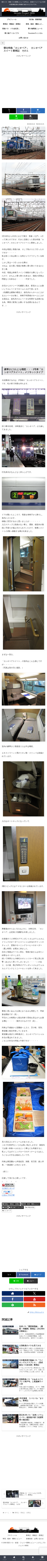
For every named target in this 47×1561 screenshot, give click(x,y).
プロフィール (12, 1535)
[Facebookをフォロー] (12, 1299)
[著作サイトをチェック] (12, 1293)
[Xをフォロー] (34, 1293)
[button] (31, 117)
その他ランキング (8, 1188)
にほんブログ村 (8, 1195)
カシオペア (7, 1210)
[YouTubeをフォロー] (34, 1299)
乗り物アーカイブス (17, 1207)
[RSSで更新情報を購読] (34, 1305)
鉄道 (5, 1207)
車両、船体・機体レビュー (31, 1204)
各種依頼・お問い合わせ (35, 1539)
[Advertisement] (23, 81)
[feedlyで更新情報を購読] (12, 1305)
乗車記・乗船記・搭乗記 (11, 1204)
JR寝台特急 (30, 1207)
